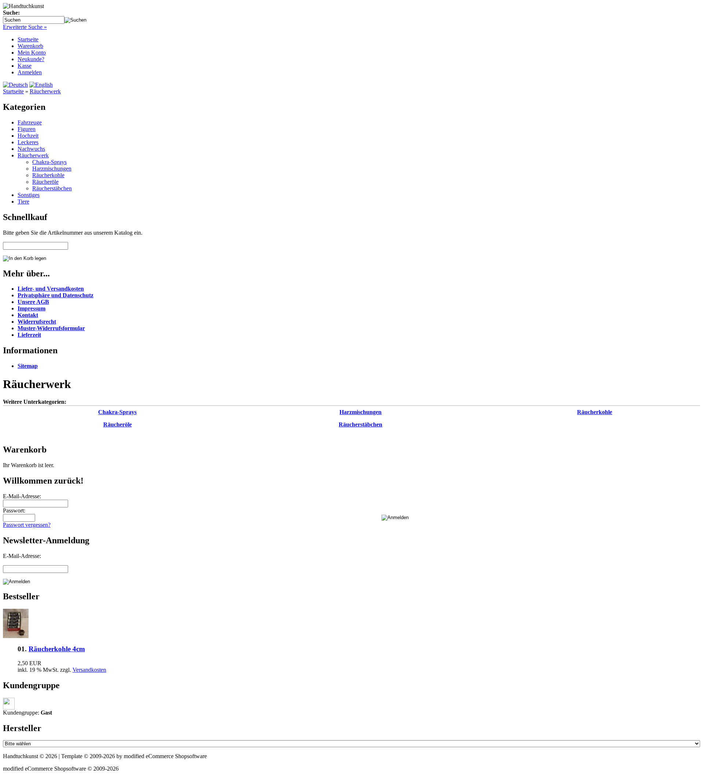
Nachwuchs (31, 149)
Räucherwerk (45, 91)
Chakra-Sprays (49, 162)
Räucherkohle (48, 175)
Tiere (23, 201)
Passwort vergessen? (27, 525)
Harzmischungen (51, 168)
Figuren (27, 129)
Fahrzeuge (30, 122)
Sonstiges (29, 195)
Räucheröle (45, 182)
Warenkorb (30, 46)
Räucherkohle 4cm (57, 649)
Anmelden (30, 72)
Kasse (24, 66)
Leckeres (28, 142)
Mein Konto (32, 52)
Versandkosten (89, 670)
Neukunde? (31, 59)
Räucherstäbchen (52, 188)
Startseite (28, 39)
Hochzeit (28, 136)
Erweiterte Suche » (25, 27)
